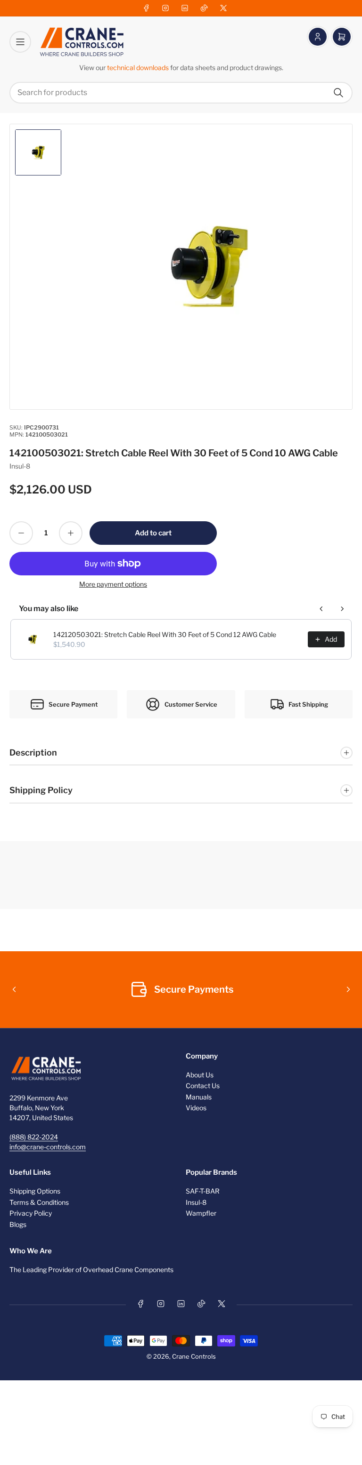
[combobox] (181, 93)
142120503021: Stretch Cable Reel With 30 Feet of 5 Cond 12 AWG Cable (164, 634)
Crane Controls (194, 1356)
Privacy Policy (30, 1213)
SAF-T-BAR (203, 1191)
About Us (200, 1075)
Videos (196, 1108)
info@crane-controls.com (47, 1147)
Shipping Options (34, 1191)
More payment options (113, 584)
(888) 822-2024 (33, 1137)
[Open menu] (20, 42)
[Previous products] (321, 608)
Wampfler (201, 1213)
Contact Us (203, 1086)
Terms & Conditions (39, 1202)
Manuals (199, 1097)
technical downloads (138, 68)
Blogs (17, 1224)
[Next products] (342, 608)
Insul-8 (19, 466)
